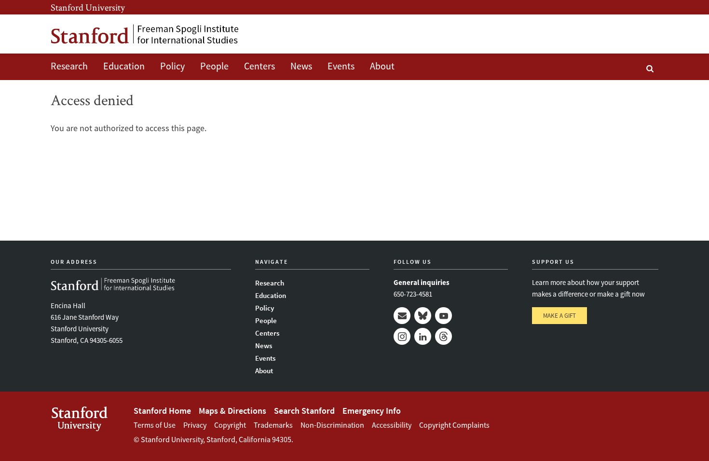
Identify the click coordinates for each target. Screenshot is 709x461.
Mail (402, 315)
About (382, 66)
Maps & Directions (232, 410)
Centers (259, 66)
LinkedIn (422, 336)
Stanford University (88, 7)
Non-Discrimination (332, 425)
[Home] (145, 34)
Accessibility (391, 425)
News (301, 66)
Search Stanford (304, 410)
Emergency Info (371, 410)
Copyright (230, 425)
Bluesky (422, 315)
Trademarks (273, 425)
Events (340, 66)
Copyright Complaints (454, 425)
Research (69, 66)
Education (124, 66)
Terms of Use (155, 425)
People (214, 66)
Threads (443, 336)
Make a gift (559, 316)
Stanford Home (162, 410)
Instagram (402, 336)
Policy (172, 66)
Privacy (194, 425)
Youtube (443, 315)
